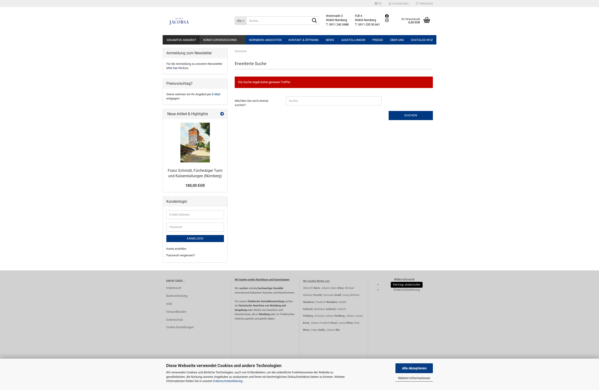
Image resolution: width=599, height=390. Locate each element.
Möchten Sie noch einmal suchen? (251, 103)
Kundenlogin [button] (400, 3)
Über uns (397, 40)
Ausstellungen (353, 40)
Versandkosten (176, 311)
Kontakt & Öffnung (304, 40)
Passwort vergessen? (180, 255)
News (330, 40)
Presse (377, 40)
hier (175, 68)
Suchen (410, 115)
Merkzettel (426, 3)
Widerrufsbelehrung (407, 289)
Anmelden (195, 238)
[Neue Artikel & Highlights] (222, 114)
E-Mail (216, 94)
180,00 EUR (195, 185)
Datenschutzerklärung (227, 381)
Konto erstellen (176, 248)
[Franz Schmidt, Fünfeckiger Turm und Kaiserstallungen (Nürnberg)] (195, 142)
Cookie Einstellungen (180, 327)
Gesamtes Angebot (181, 40)
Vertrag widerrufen (406, 284)
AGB (169, 303)
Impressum (173, 288)
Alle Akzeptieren (414, 368)
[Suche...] (314, 21)
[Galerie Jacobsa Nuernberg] (197, 21)
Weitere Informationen (414, 378)
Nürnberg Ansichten (265, 40)
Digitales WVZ (422, 40)
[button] (378, 3)
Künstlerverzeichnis (220, 40)
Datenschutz (174, 319)
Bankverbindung (176, 296)
